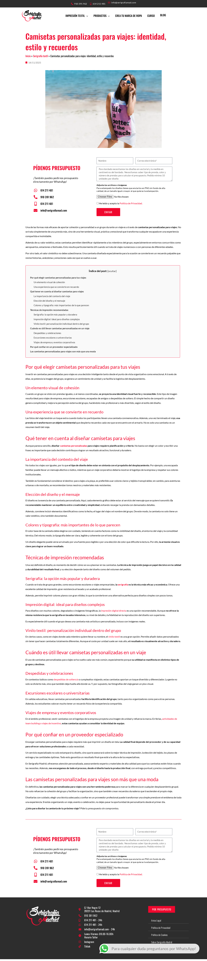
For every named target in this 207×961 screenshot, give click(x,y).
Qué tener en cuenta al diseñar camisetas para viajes (57, 291)
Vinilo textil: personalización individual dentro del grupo (61, 323)
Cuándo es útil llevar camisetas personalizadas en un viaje (59, 328)
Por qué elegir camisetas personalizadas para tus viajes (58, 277)
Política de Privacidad (160, 928)
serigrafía (123, 584)
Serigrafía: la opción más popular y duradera (55, 314)
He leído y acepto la (120, 203)
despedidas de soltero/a (66, 679)
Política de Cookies (159, 935)
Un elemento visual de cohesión (49, 282)
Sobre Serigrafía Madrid (161, 942)
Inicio (28, 56)
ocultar (112, 271)
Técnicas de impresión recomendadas (49, 310)
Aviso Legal (156, 920)
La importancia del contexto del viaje (52, 296)
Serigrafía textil (40, 56)
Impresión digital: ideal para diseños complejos (57, 319)
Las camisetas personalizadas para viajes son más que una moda (63, 351)
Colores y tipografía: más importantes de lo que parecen (61, 305)
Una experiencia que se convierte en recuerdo (56, 287)
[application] (86, 15)
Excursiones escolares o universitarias (53, 337)
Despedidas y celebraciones (47, 333)
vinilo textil (114, 636)
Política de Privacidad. (131, 203)
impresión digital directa (113, 610)
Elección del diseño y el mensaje (49, 300)
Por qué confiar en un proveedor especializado (54, 346)
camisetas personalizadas (73, 445)
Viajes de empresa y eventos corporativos (54, 342)
